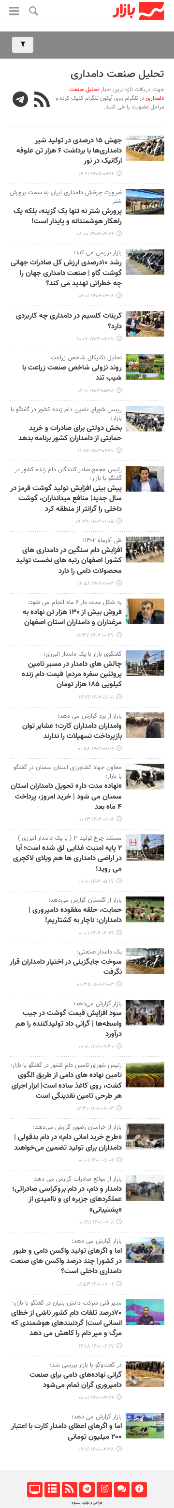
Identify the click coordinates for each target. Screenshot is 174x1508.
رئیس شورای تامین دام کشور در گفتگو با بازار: (66, 1065)
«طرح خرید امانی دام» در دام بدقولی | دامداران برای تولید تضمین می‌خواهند (68, 1142)
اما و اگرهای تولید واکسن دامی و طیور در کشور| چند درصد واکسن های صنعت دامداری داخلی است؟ (66, 1261)
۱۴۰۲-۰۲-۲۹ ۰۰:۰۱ (96, 933)
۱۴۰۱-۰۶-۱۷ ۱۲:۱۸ (96, 1346)
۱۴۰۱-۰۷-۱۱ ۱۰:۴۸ (96, 1222)
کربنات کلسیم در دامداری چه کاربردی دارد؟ (69, 321)
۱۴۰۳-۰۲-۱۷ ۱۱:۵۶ (96, 451)
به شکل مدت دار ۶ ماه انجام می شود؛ (75, 602)
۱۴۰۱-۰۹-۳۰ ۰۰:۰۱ (96, 1047)
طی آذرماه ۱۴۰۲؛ (102, 540)
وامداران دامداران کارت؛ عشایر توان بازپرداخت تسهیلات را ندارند (72, 731)
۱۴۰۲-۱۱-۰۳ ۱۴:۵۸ (95, 584)
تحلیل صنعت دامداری (117, 74)
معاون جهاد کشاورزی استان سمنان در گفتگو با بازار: (68, 772)
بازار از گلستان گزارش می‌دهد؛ (85, 900)
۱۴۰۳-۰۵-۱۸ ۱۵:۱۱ (95, 391)
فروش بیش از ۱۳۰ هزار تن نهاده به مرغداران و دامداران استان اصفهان (72, 617)
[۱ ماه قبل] (145, 148)
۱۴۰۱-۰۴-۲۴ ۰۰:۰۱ (96, 1398)
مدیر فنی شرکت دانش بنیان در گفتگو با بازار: (67, 1303)
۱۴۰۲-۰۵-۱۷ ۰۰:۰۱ (96, 881)
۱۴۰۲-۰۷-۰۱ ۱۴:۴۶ (96, 697)
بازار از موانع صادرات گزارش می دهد (78, 1179)
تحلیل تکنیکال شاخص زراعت (86, 358)
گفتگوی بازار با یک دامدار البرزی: (83, 654)
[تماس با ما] (122, 1489)
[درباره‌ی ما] (139, 1489)
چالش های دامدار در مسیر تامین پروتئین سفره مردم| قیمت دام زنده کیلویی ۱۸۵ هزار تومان (72, 675)
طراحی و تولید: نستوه (87, 1503)
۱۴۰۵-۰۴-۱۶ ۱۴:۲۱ (96, 174)
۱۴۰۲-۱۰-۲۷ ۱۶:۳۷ (95, 635)
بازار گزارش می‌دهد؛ (97, 1004)
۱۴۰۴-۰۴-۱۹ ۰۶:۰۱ (96, 296)
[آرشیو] (52, 1489)
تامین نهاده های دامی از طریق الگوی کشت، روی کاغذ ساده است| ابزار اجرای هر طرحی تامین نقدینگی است (67, 1086)
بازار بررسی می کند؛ (98, 253)
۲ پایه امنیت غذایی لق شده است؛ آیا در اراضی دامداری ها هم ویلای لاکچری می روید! (67, 859)
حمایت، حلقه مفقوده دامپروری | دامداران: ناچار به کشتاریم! (75, 915)
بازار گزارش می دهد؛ (97, 1241)
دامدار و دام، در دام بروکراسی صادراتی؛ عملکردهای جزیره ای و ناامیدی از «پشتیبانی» (67, 1200)
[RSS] (42, 101)
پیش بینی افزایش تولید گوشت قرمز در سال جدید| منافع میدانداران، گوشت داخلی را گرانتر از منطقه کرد (66, 499)
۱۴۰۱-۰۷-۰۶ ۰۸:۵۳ (95, 1284)
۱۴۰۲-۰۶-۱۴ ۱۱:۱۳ (96, 820)
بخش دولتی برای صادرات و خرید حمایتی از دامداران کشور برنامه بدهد (70, 433)
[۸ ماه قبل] (145, 202)
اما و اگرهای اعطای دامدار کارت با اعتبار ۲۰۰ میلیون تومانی (66, 1431)
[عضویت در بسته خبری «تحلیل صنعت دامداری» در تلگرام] (20, 101)
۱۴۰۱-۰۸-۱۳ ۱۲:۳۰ (95, 1109)
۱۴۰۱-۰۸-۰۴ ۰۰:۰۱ (96, 1160)
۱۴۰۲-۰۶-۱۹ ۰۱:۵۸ (96, 749)
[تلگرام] (87, 1489)
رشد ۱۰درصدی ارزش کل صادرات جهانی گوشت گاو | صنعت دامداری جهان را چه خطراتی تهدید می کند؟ (66, 273)
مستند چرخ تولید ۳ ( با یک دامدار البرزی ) (70, 838)
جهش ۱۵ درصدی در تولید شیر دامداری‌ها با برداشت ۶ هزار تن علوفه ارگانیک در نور (69, 151)
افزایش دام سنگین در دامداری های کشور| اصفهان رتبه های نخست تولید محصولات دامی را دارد (69, 561)
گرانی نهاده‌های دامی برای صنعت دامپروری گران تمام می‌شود (75, 1380)
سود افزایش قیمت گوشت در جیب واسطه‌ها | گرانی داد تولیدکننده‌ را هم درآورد (68, 1024)
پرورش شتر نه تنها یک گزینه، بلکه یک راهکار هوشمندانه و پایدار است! (68, 216)
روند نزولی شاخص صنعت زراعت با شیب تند (72, 373)
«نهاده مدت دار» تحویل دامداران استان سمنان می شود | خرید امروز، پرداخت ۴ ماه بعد (66, 797)
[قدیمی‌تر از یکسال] (145, 262)
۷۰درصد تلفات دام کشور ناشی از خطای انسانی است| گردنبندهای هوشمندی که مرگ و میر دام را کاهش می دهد (66, 1323)
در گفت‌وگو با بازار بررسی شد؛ (86, 1365)
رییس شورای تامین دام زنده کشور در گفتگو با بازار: (66, 414)
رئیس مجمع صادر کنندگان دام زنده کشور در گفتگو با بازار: (68, 474)
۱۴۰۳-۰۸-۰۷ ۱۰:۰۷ (95, 339)
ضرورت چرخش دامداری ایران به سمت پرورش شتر (66, 197)
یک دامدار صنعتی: (99, 952)
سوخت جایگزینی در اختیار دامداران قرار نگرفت (66, 967)
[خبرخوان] (69, 1489)
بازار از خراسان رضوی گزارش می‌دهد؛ (77, 1127)
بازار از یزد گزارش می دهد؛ (90, 716)
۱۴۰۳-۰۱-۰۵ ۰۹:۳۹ (94, 522)
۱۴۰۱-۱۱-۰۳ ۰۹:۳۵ (95, 985)
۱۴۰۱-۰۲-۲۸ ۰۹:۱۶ (96, 1450)
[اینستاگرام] (104, 1489)
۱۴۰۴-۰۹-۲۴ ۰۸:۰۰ (95, 234)
